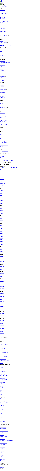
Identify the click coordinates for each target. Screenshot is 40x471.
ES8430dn (2, 293)
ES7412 (1, 289)
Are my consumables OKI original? (4, 360)
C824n (1, 231)
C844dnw (1, 244)
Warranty (1, 103)
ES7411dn (2, 288)
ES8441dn (2, 301)
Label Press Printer (2, 61)
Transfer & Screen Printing (3, 370)
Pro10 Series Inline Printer (3, 36)
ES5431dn (2, 273)
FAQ (1, 413)
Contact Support (2, 417)
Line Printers (1, 185)
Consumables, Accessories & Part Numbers (7, 160)
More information (2, 156)
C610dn (1, 208)
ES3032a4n (2, 266)
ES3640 (1, 268)
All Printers (1, 41)
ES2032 (1, 259)
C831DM (1, 233)
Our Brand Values (2, 128)
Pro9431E (2, 323)
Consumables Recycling (3, 28)
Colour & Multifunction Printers (4, 13)
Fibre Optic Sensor (2, 32)
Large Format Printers (3, 181)
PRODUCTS (2, 10)
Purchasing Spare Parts (3, 89)
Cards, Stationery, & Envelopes (4, 52)
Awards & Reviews (2, 455)
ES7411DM (2, 286)
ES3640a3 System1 (3, 269)
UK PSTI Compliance (3, 97)
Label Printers (2, 179)
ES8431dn (2, 296)
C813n (1, 225)
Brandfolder (1, 73)
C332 (1, 195)
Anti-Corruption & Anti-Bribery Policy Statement (6, 440)
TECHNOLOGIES (3, 31)
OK (0, 157)
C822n (1, 228)
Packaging (1, 48)
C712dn (1, 221)
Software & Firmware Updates (4, 108)
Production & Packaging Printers (4, 21)
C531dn (1, 200)
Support (3, 159)
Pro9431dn (2, 325)
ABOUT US (2, 113)
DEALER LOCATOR (5, 6)
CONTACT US (4, 5)
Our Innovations (2, 448)
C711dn (1, 220)
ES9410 (1, 304)
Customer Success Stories (3, 42)
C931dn (1, 252)
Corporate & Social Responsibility (4, 120)
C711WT (1, 218)
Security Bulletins (2, 421)
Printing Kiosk (2, 70)
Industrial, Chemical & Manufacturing (5, 62)
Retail (1, 66)
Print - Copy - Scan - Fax (3, 55)
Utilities (1, 77)
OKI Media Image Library (3, 142)
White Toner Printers (2, 17)
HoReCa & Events (2, 65)
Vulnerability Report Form (3, 107)
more (1, 125)
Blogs (1, 134)
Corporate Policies (2, 439)
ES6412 (1, 283)
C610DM (1, 207)
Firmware (1, 93)
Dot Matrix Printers (2, 183)
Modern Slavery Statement (3, 443)
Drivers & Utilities (2, 92)
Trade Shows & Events (3, 135)
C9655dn (1, 256)
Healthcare (1, 69)
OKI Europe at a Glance (3, 116)
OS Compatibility (2, 104)
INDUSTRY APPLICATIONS (6, 45)
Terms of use (1, 460)
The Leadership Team (3, 428)
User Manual (2, 96)
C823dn (1, 230)
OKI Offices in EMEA (3, 121)
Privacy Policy (2, 467)
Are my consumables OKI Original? (4, 29)
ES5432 (1, 274)
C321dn (1, 192)
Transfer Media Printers (3, 18)
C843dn (1, 241)
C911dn (1, 249)
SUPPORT (2, 80)
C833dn (1, 236)
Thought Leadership (2, 138)
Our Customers (2, 435)
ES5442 (1, 276)
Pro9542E (2, 331)
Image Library (2, 456)
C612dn (1, 210)
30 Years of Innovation (3, 117)
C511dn (1, 198)
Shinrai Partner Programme (3, 124)
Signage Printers (2, 22)
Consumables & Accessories (3, 25)
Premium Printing (2, 76)
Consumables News (2, 85)
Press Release (2, 451)
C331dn (1, 193)
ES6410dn (2, 281)
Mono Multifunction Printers (3, 177)
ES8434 (1, 299)
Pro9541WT (2, 328)
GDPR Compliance (2, 444)
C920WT (1, 251)
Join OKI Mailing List (3, 141)
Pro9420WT (2, 320)
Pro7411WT (2, 313)
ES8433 (1, 298)
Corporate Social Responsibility (4, 431)
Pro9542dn (2, 333)
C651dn (1, 213)
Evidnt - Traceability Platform (4, 35)
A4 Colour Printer (2, 56)
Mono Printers (2, 14)
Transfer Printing (2, 51)
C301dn (1, 190)
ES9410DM (2, 306)
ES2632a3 (2, 261)
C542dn (1, 203)
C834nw (1, 238)
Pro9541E (2, 326)
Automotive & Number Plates (4, 58)
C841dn (1, 239)
